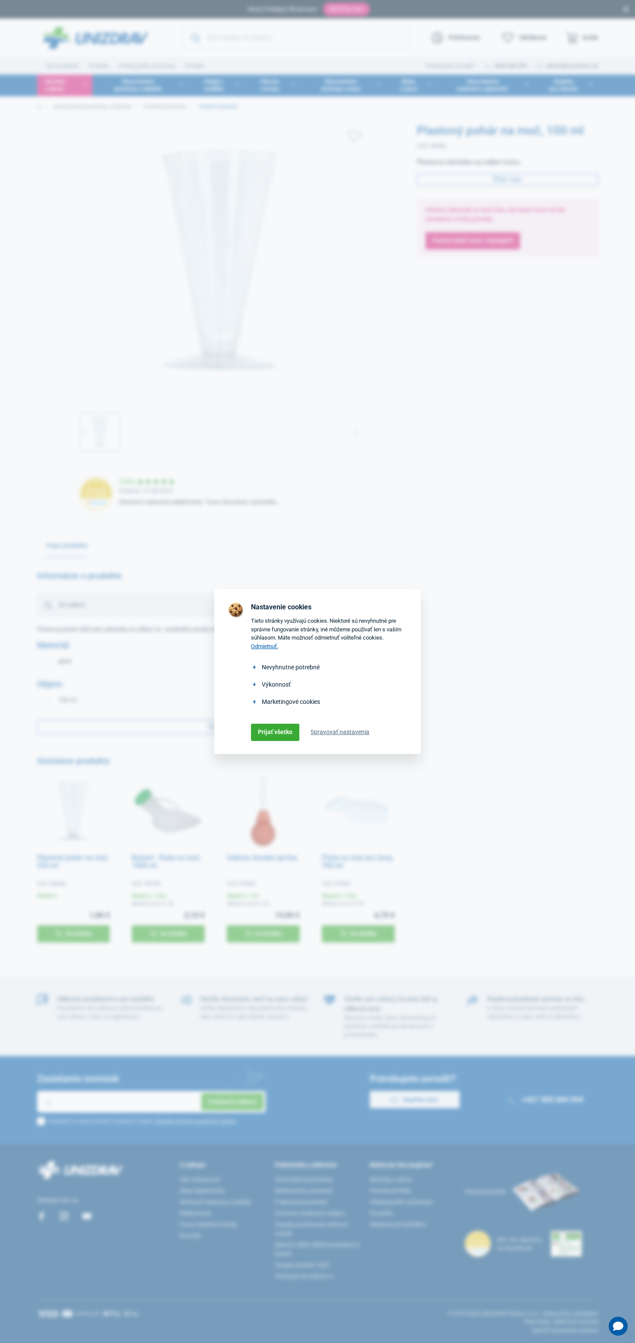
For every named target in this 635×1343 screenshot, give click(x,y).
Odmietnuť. (264, 646)
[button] (618, 1326)
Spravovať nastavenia (340, 731)
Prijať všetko (275, 731)
